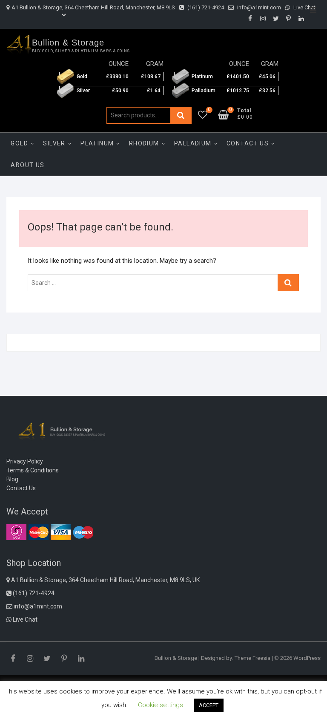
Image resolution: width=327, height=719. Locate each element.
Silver (54, 143)
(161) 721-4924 (205, 7)
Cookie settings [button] (160, 705)
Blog (12, 479)
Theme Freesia (252, 658)
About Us (27, 165)
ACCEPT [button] (208, 705)
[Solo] (16, 532)
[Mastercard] (39, 532)
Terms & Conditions (32, 470)
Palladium (193, 143)
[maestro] (83, 532)
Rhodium (144, 143)
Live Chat (304, 7)
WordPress (307, 658)
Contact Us (248, 143)
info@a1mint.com (258, 7)
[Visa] (61, 532)
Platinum (97, 143)
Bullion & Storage (68, 42)
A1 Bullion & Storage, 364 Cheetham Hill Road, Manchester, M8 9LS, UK (105, 580)
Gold (19, 143)
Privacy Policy (24, 461)
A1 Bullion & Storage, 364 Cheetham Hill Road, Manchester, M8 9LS (93, 7)
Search (181, 115)
